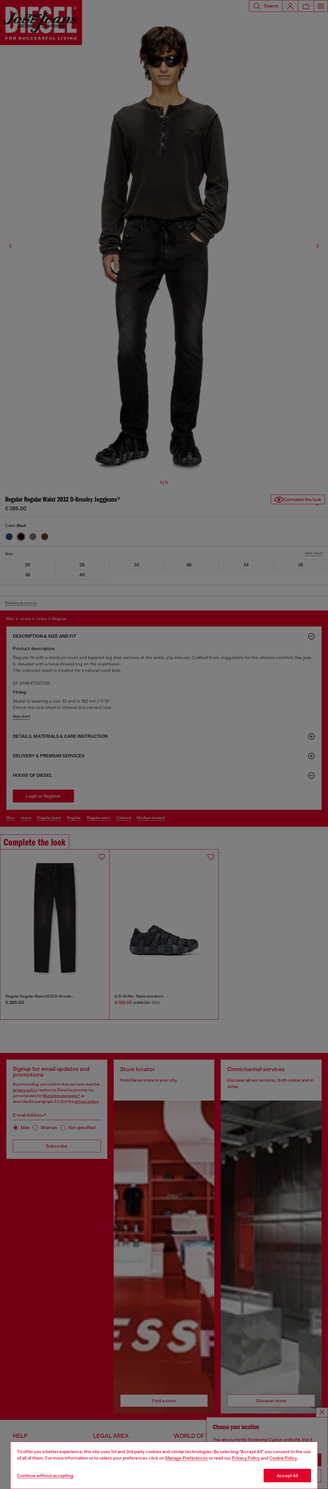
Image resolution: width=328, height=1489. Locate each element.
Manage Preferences (186, 1458)
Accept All (287, 1475)
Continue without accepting (45, 1475)
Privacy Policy (246, 1458)
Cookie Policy (283, 1458)
